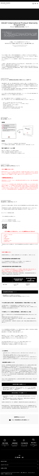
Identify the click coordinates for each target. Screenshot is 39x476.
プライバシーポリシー (31, 472)
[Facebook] (17, 457)
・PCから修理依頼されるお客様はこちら (8, 216)
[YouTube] (19, 457)
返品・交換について (24, 472)
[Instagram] (15, 457)
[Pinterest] (22, 457)
